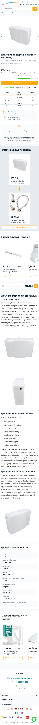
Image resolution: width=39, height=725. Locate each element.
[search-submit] (35, 9)
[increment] (3, 77)
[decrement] (13, 77)
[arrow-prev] (2, 260)
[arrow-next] (36, 260)
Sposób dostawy (13, 112)
